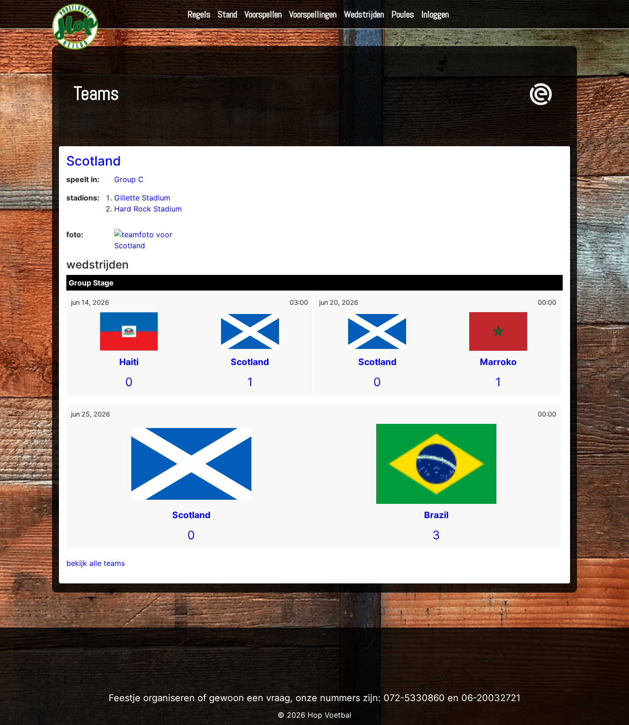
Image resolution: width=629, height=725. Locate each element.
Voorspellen (263, 14)
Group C (129, 179)
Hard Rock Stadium (148, 208)
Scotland (93, 161)
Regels (198, 14)
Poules (402, 14)
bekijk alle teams (95, 563)
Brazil (436, 514)
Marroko (498, 361)
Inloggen (435, 14)
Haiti (129, 361)
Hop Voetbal (329, 714)
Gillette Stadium (142, 197)
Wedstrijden (364, 14)
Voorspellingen (313, 14)
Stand (227, 14)
